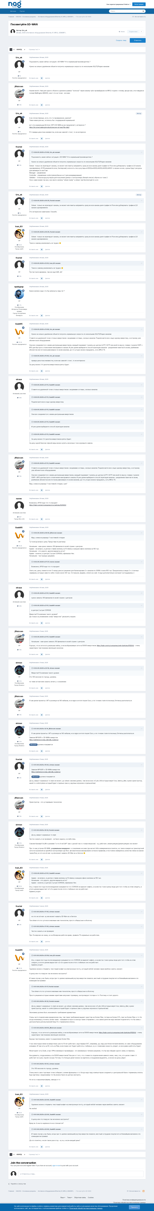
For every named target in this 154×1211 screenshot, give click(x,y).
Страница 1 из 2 (34, 49)
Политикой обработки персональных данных (85, 1208)
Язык (62, 1197)
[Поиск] (143, 11)
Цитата (47, 78)
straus (19, 379)
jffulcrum (19, 86)
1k (20, 76)
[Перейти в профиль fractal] (19, 154)
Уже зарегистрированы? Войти (118, 4)
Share (122, 31)
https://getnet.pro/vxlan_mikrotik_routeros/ (43, 740)
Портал (22, 11)
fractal (19, 147)
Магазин (13, 11)
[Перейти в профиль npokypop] (19, 294)
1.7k (20, 305)
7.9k (20, 105)
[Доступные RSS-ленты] (143, 1191)
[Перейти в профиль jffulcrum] (19, 94)
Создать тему (121, 40)
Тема (69, 1197)
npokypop (18, 287)
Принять (134, 1207)
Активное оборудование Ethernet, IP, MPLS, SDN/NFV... (46, 33)
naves (19, 498)
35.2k (20, 342)
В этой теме (134, 11)
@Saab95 (33, 744)
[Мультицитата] (41, 78)
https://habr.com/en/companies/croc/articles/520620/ (47, 505)
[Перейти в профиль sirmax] (19, 670)
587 (20, 517)
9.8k (20, 397)
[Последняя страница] (24, 49)
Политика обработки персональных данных (129, 1202)
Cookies (91, 1197)
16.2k (20, 245)
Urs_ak (24, 30)
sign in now (56, 1165)
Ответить (137, 40)
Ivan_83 (19, 226)
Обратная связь (80, 1197)
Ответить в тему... (29, 1174)
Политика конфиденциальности (134, 1200)
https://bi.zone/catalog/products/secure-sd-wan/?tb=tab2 (49, 127)
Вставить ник (33, 78)
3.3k (20, 681)
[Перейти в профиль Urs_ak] (12, 31)
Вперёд (19, 49)
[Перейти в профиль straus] (19, 387)
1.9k (20, 165)
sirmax (19, 663)
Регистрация (139, 4)
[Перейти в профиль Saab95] (19, 331)
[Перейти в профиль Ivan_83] (19, 234)
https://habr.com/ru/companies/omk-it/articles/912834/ (115, 645)
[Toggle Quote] (32, 152)
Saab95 (19, 324)
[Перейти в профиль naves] (19, 506)
